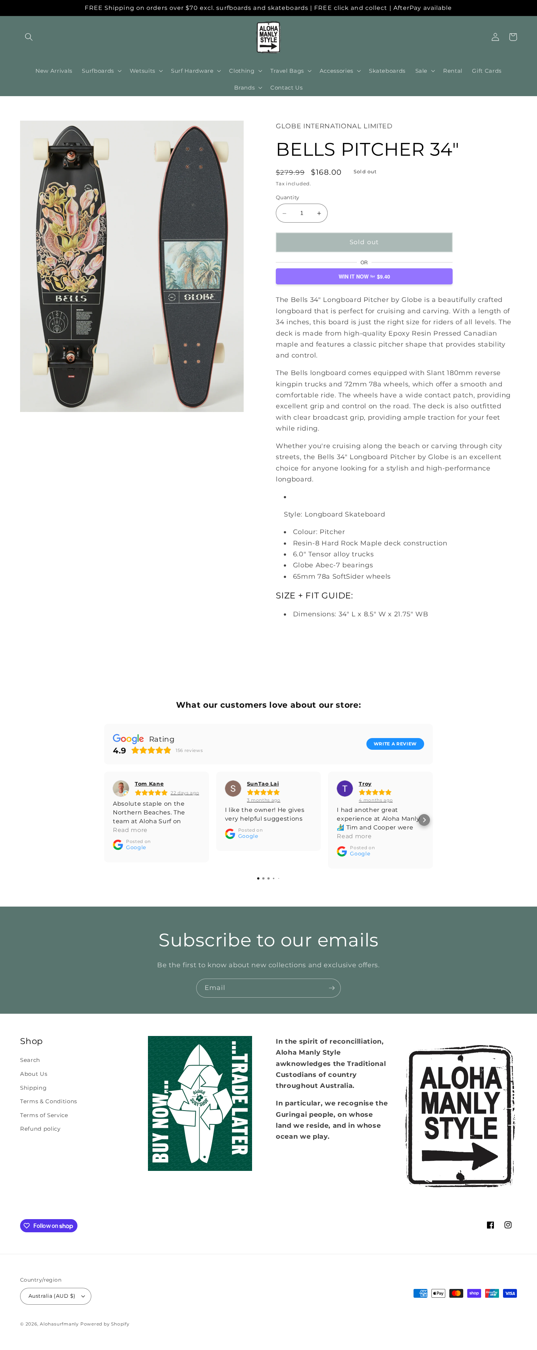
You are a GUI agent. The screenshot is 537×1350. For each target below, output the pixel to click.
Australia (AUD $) (51, 1296)
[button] (29, 37)
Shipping (33, 1087)
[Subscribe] (331, 988)
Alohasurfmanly (59, 1324)
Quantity (288, 197)
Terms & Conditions (48, 1101)
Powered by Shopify (105, 1324)
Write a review (395, 743)
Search (30, 1059)
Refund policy (40, 1128)
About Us (33, 1073)
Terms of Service (44, 1115)
